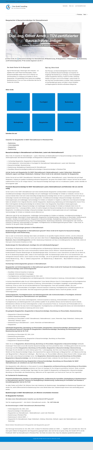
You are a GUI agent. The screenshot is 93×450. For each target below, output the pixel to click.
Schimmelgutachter (13, 145)
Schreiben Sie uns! (11, 133)
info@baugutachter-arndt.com (22, 1)
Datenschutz (54, 438)
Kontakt (58, 438)
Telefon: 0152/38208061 (10, 1)
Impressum (49, 438)
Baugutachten (12, 147)
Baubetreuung (12, 149)
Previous (79, 14)
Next (84, 14)
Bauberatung (11, 143)
